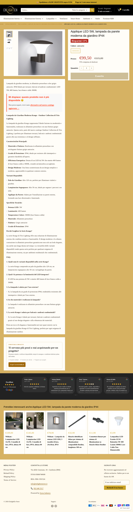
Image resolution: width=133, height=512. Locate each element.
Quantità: (74, 68)
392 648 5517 (38, 488)
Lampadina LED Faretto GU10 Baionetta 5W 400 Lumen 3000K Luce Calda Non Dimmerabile (117, 443)
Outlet (97, 19)
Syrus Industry (45, 493)
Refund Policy (9, 473)
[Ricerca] (92, 10)
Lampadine (50, 19)
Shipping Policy (9, 477)
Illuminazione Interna (12, 19)
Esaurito (99, 76)
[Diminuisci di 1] (81, 68)
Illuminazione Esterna (33, 19)
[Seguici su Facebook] (52, 505)
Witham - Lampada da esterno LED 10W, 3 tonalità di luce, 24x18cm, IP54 (56, 440)
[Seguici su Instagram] (55, 505)
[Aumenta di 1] (91, 68)
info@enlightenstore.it (39, 484)
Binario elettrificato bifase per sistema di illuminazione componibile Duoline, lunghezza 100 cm (76, 442)
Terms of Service (10, 480)
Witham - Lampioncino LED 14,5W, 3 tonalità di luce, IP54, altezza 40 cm (13, 442)
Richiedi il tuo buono (115, 488)
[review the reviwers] (45, 379)
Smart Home (75, 19)
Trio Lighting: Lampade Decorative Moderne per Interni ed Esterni (40, 24)
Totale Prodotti (10, 24)
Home (2, 24)
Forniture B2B (108, 19)
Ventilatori (63, 19)
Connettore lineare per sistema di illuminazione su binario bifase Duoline (97, 440)
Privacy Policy (9, 470)
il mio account (104, 11)
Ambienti (86, 19)
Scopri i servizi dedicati (17, 364)
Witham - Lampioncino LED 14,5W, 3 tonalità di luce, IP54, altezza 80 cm (34, 442)
